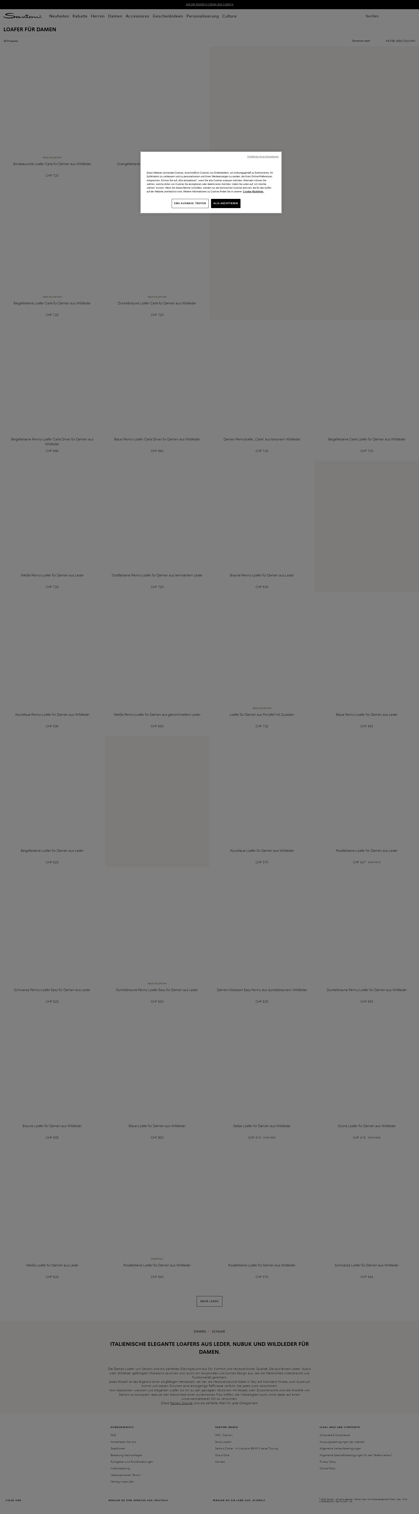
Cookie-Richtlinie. (253, 191)
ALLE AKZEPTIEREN (225, 203)
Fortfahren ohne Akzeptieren (263, 156)
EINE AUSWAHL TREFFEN (190, 203)
